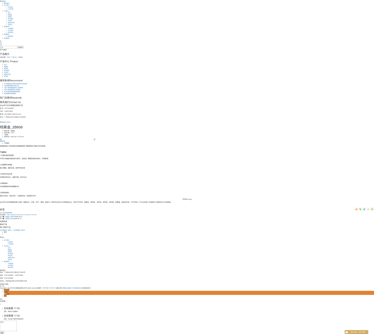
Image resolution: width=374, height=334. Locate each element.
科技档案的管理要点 (10, 93)
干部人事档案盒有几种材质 (12, 89)
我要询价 (2, 141)
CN (1, 45)
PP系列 (10, 21)
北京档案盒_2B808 (6, 230)
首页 (8, 57)
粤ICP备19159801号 (49, 288)
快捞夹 (10, 17)
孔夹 (9, 13)
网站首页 (6, 3)
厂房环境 (10, 9)
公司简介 (10, 7)
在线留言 (6, 38)
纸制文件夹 (11, 23)
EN (1, 43)
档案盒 (10, 15)
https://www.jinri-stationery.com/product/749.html (22, 215)
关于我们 (6, 5)
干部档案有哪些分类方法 (11, 86)
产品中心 (6, 11)
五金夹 (10, 24)
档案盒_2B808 (9, 218)
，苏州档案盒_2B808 (18, 230)
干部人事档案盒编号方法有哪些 (13, 88)
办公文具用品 (4, 213)
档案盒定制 (77, 288)
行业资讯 (10, 30)
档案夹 (10, 213)
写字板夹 (10, 19)
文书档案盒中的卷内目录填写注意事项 (15, 84)
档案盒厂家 (70, 288)
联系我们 (6, 34)
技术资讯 (10, 32)
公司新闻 (10, 28)
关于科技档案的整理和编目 (12, 91)
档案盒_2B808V (10, 216)
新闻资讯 (6, 26)
